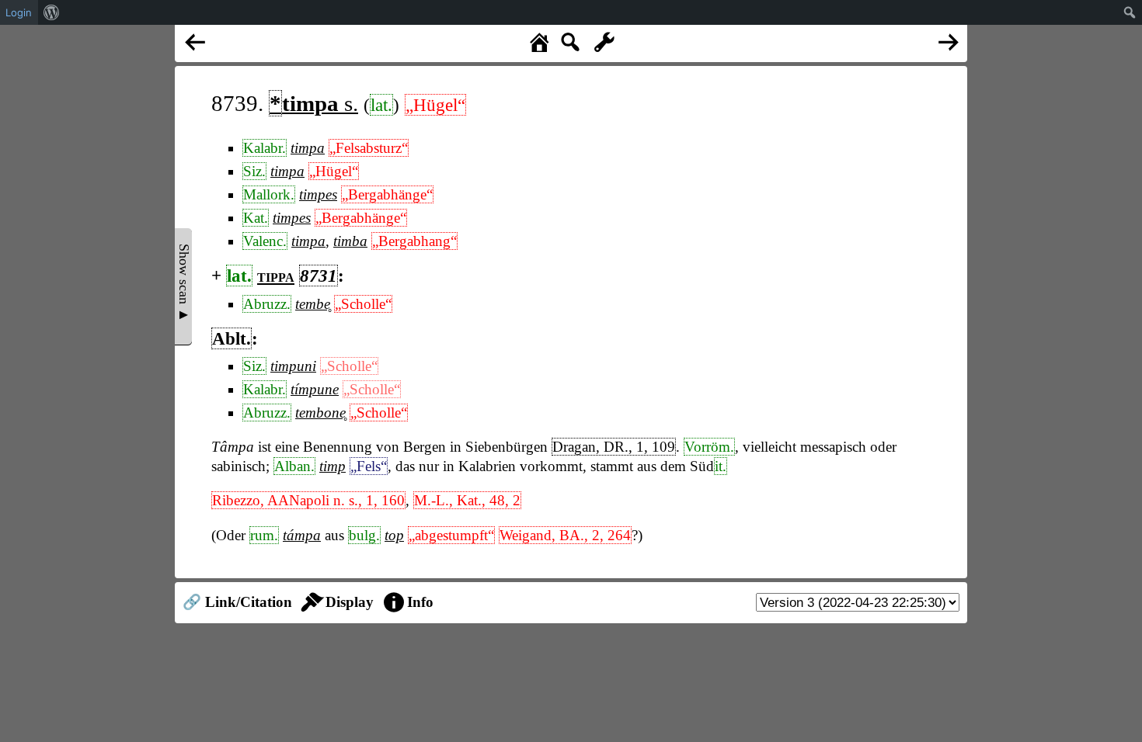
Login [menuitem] (18, 12)
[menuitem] (51, 12)
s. (314, 103)
